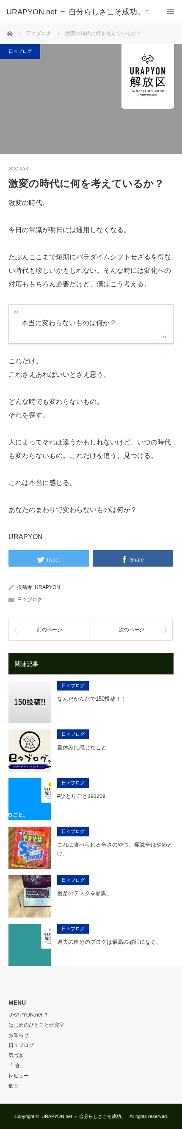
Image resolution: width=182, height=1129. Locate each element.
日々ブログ (20, 51)
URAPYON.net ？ (28, 1015)
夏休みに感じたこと (82, 747)
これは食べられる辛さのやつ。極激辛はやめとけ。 (115, 849)
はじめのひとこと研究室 (36, 1025)
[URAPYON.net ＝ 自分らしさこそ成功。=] (78, 12)
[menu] (170, 11)
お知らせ (18, 1035)
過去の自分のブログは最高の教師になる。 (109, 942)
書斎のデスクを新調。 (84, 893)
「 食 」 (17, 1066)
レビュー (18, 1076)
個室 (13, 1086)
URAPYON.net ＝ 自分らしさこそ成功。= (84, 1116)
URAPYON (47, 587)
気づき (16, 1055)
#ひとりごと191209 (81, 796)
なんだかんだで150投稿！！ (92, 699)
